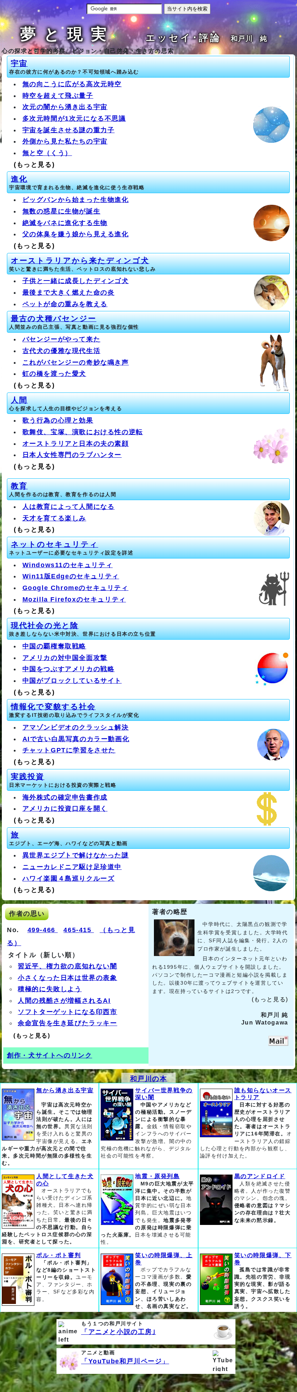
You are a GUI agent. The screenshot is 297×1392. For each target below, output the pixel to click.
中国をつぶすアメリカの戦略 (68, 669)
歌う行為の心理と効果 (57, 420)
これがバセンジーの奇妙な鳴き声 (75, 362)
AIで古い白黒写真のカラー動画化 (76, 739)
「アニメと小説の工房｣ (118, 1331)
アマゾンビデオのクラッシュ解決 (75, 727)
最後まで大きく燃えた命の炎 (68, 292)
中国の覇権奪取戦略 (54, 646)
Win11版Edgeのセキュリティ (70, 576)
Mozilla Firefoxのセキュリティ (74, 599)
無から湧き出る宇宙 (64, 1090)
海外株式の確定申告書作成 (65, 797)
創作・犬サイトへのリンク (49, 1055)
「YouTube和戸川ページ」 (125, 1361)
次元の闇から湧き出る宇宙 (65, 107)
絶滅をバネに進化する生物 (65, 223)
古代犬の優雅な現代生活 (61, 350)
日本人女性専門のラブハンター (72, 454)
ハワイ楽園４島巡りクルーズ (68, 878)
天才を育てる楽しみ (54, 518)
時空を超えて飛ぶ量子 (57, 95)
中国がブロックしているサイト (72, 680)
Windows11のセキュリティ (67, 565)
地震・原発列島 (157, 1176)
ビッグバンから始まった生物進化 (75, 199)
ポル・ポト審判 (58, 1255)
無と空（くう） (47, 153)
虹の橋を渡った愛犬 (54, 373)
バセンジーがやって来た (61, 339)
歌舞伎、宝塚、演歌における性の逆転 (82, 432)
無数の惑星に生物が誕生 (61, 211)
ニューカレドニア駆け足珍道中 (72, 866)
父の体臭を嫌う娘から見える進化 (75, 234)
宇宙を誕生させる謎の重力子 (68, 130)
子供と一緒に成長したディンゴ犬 (75, 280)
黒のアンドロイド (259, 1176)
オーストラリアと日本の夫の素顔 (75, 443)
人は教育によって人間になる (68, 506)
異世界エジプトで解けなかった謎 (75, 855)
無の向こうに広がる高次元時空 (72, 84)
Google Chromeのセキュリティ (75, 587)
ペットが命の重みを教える (65, 304)
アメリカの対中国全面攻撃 (65, 657)
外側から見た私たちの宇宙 (65, 141)
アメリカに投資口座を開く (65, 808)
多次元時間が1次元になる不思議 (74, 118)
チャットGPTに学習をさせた (69, 750)
